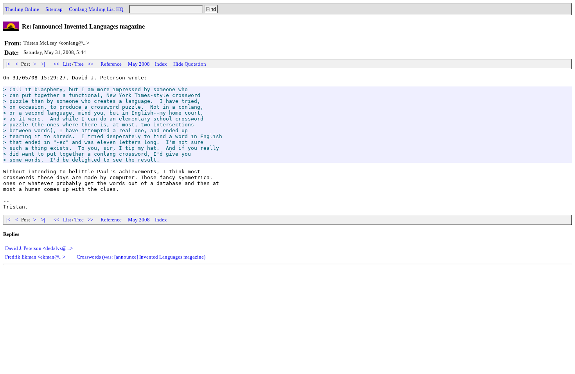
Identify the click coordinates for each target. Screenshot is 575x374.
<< (56, 64)
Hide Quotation (189, 64)
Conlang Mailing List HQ (96, 9)
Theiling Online (22, 9)
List (67, 64)
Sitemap (54, 9)
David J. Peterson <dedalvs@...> (39, 248)
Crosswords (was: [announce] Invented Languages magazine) (141, 257)
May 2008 (139, 64)
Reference (111, 64)
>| (43, 64)
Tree (79, 64)
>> (90, 64)
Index (161, 64)
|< (8, 64)
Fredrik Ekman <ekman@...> (35, 257)
